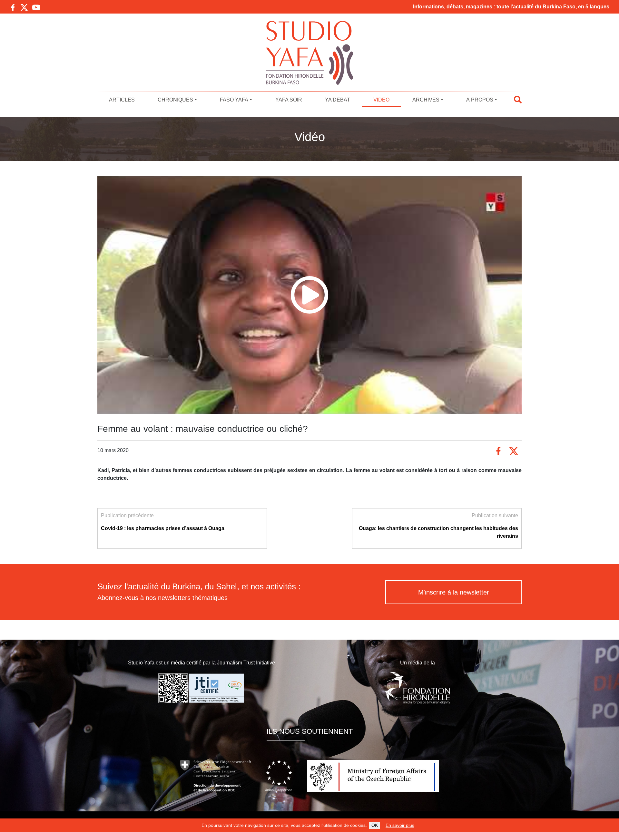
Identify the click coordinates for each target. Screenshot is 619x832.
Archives (425, 99)
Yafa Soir (288, 99)
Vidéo (381, 99)
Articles (122, 99)
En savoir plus (400, 825)
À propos (479, 99)
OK (374, 825)
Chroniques (175, 99)
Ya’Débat (337, 99)
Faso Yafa (234, 99)
